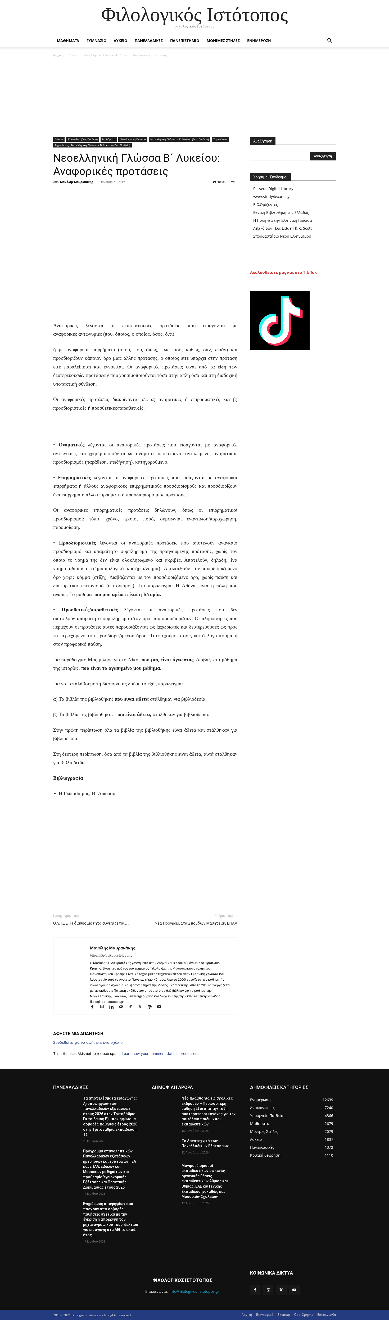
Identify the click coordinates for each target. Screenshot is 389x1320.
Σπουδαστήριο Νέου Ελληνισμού (282, 236)
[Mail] (123, 1007)
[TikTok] (133, 1007)
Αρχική (58, 55)
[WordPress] (152, 1007)
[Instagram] (104, 1007)
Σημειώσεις (220, 139)
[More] (107, 193)
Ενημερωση (259, 40)
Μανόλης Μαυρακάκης (76, 182)
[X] (70, 193)
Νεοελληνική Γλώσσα (133, 139)
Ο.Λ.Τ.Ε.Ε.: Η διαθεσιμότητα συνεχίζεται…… (91, 923)
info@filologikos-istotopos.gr (194, 1291)
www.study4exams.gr (272, 196)
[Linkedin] (114, 1007)
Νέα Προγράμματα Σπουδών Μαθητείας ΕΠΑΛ (196, 923)
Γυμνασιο (96, 40)
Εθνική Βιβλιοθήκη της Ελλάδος (281, 212)
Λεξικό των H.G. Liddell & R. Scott (282, 228)
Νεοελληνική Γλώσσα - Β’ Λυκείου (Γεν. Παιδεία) (179, 139)
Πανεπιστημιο (184, 40)
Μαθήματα (108, 139)
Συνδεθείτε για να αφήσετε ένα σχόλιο (88, 1042)
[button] (329, 41)
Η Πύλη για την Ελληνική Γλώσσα (282, 220)
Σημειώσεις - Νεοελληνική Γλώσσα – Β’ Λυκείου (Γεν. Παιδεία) (92, 145)
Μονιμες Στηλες (223, 40)
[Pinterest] (83, 193)
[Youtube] (161, 1007)
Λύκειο (73, 55)
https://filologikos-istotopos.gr (112, 955)
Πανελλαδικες (149, 40)
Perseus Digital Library (273, 188)
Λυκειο (120, 40)
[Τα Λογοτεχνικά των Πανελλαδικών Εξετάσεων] (164, 1147)
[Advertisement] (194, 98)
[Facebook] (58, 193)
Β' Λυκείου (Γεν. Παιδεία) (82, 139)
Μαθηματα (68, 40)
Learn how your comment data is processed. (160, 1053)
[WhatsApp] (95, 193)
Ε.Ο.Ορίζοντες (265, 204)
